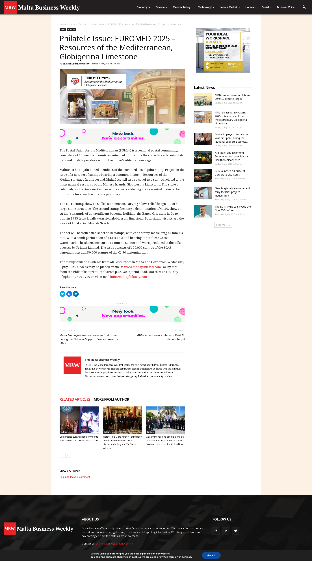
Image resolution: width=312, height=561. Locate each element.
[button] (304, 7)
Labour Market (228, 7)
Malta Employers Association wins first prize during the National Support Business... (232, 138)
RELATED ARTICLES (75, 399)
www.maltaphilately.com (142, 267)
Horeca (249, 7)
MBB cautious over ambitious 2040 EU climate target (160, 337)
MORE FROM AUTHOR (111, 399)
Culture (82, 24)
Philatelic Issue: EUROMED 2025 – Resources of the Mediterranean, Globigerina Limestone (231, 118)
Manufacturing (181, 7)
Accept (211, 555)
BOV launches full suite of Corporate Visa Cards (230, 172)
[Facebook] (216, 531)
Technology (205, 7)
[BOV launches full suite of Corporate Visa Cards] (203, 175)
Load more (222, 224)
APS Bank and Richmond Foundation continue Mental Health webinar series (231, 156)
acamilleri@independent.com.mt (114, 543)
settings (186, 557)
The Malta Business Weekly (76, 63)
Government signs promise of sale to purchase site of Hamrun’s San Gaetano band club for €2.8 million (165, 440)
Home (63, 24)
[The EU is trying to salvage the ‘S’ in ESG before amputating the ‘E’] (203, 211)
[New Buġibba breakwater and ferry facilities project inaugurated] (203, 193)
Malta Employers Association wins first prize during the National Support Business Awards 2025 (89, 339)
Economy (142, 7)
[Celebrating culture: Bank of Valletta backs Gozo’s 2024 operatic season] (79, 420)
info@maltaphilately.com (128, 277)
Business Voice (285, 7)
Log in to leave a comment (75, 476)
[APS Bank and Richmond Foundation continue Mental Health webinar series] (203, 157)
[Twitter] (235, 531)
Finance (160, 7)
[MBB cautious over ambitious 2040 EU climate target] (203, 99)
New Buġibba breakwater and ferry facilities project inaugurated (232, 192)
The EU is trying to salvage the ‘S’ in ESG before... (233, 208)
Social (265, 7)
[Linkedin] (225, 531)
